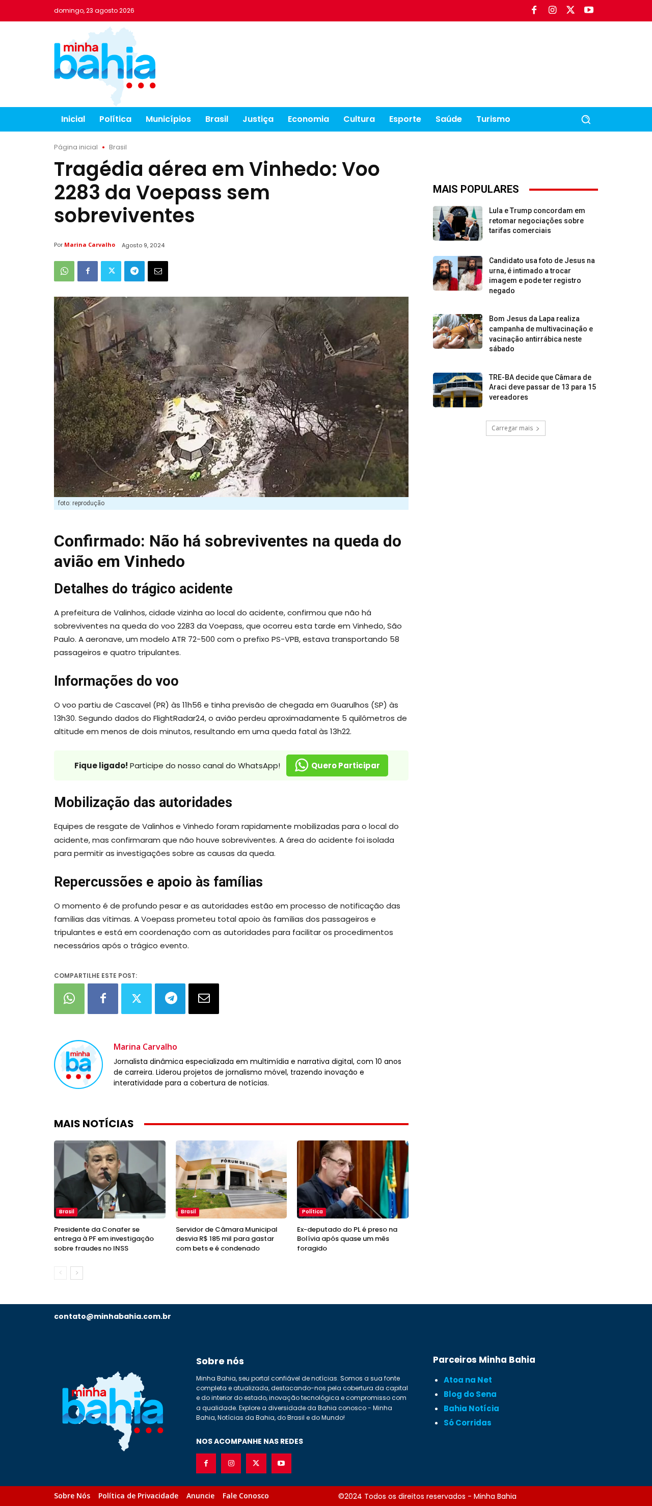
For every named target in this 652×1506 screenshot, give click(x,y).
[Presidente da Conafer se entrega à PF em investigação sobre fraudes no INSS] (110, 1179)
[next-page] (76, 1273)
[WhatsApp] (64, 271)
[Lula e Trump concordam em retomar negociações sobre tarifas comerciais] (457, 223)
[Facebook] (534, 11)
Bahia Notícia (471, 1408)
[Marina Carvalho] (78, 1064)
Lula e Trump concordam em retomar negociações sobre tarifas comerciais (537, 220)
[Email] (158, 271)
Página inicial (76, 147)
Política (312, 1211)
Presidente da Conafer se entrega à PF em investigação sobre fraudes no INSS (104, 1239)
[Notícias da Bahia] (105, 66)
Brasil (118, 147)
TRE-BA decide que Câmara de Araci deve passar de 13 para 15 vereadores (542, 387)
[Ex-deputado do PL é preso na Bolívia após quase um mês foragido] (353, 1179)
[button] (586, 119)
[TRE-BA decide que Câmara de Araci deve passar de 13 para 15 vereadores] (457, 390)
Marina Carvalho (89, 244)
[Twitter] (570, 11)
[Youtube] (589, 11)
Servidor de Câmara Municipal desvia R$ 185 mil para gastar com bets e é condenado (227, 1239)
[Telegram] (134, 271)
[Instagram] (552, 11)
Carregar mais (512, 428)
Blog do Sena (470, 1394)
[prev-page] (60, 1273)
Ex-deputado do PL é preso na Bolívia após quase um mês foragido (347, 1239)
